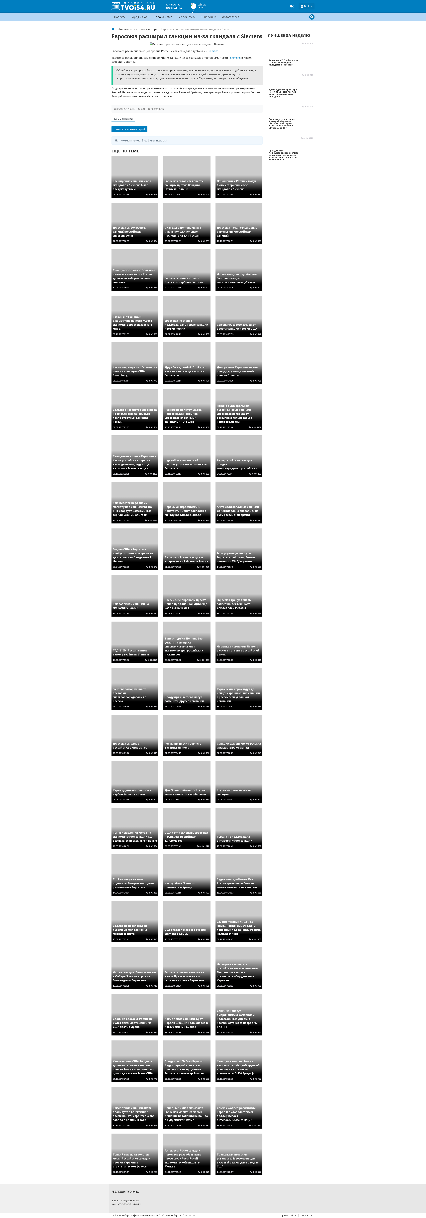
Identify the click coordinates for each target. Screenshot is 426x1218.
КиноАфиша (208, 17)
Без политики (187, 17)
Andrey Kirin (157, 108)
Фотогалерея (230, 17)
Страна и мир (163, 17)
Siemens (213, 51)
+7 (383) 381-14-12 (129, 1204)
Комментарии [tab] (123, 119)
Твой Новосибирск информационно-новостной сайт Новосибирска (146, 1215)
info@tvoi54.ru (130, 1200)
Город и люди (140, 17)
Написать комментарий (129, 129)
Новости (119, 17)
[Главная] (112, 29)
